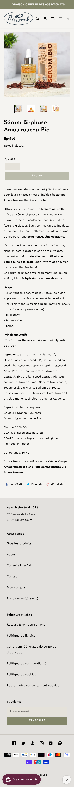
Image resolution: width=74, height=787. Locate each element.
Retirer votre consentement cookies (33, 685)
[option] (18, 109)
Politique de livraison (22, 635)
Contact (12, 576)
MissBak (42, 774)
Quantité (10, 159)
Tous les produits (19, 543)
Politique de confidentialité (26, 663)
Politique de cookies (21, 674)
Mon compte (16, 587)
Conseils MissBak (19, 565)
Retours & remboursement (26, 624)
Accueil (12, 554)
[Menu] (60, 18)
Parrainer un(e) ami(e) (22, 598)
